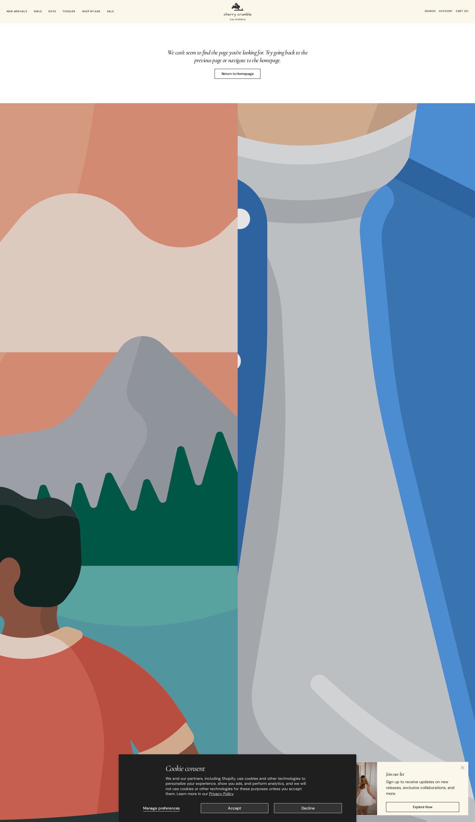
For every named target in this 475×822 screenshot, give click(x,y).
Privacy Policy (221, 793)
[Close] (462, 767)
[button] (430, 11)
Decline (308, 808)
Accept (234, 808)
